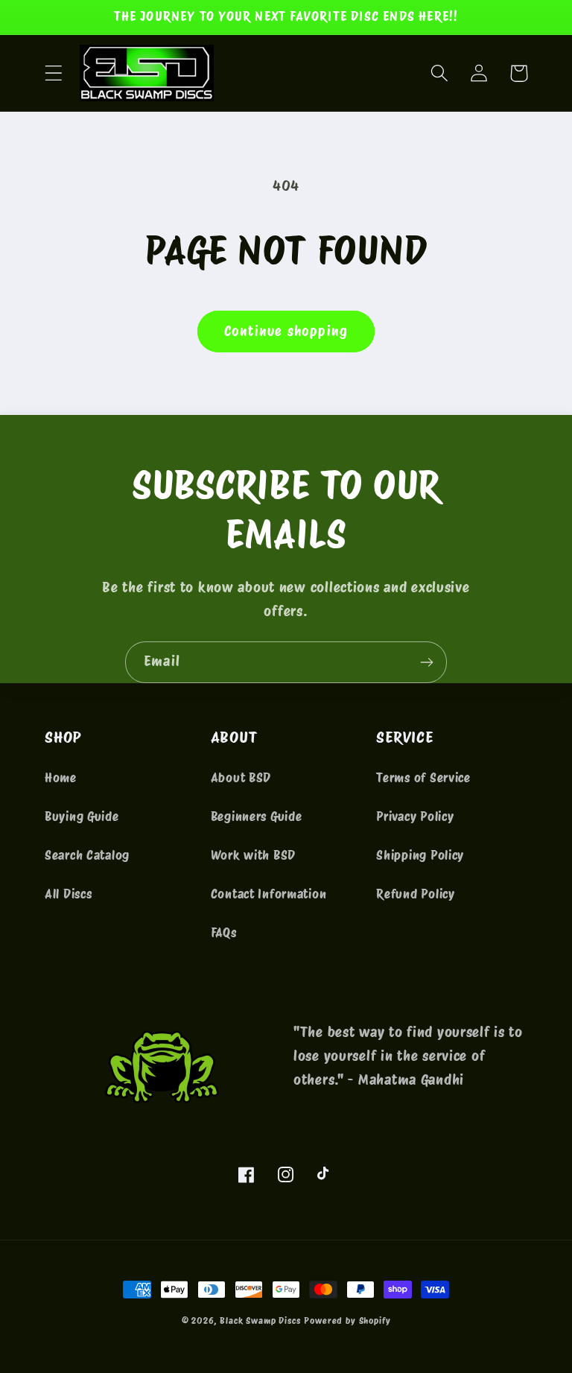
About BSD (241, 777)
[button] (54, 73)
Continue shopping (286, 331)
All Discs (68, 894)
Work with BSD (253, 855)
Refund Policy (415, 894)
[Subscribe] (426, 662)
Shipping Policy (420, 855)
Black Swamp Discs (260, 1320)
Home (61, 777)
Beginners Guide (256, 816)
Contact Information (269, 894)
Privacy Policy (415, 816)
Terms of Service (423, 777)
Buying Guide (82, 816)
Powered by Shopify (347, 1320)
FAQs (224, 932)
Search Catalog (87, 855)
